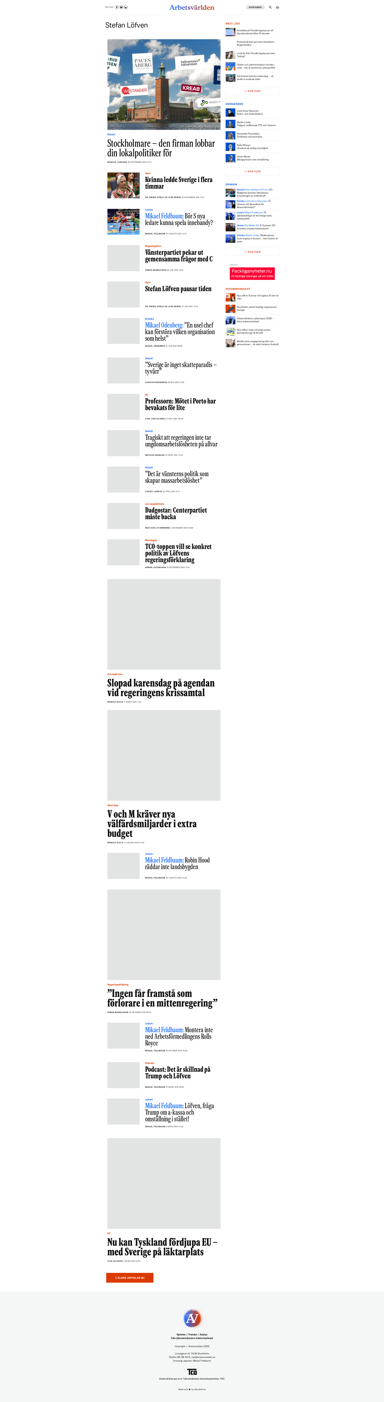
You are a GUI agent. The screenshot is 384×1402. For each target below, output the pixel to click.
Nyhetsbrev (255, 7)
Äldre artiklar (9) (129, 1278)
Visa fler (254, 91)
